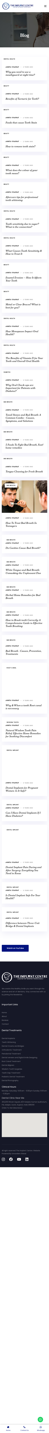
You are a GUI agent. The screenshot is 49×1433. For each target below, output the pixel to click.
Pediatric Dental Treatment (13, 1076)
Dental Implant (13, 750)
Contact (5, 1024)
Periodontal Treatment (11, 1054)
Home (4, 1012)
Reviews (5, 1020)
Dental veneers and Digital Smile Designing (19, 1057)
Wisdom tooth (13, 722)
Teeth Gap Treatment (11, 1073)
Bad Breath (8, 402)
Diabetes (7, 372)
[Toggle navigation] (39, 6)
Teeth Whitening (9, 1042)
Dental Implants (8, 1038)
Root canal (11, 668)
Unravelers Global (19, 1153)
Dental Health (9, 59)
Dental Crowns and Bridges (13, 1046)
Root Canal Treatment (11, 1061)
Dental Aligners (8, 1065)
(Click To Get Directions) (12, 1108)
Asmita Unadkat (12, 67)
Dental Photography (10, 1080)
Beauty (6, 86)
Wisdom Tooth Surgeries (12, 1069)
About (4, 1016)
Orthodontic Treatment (12, 1050)
